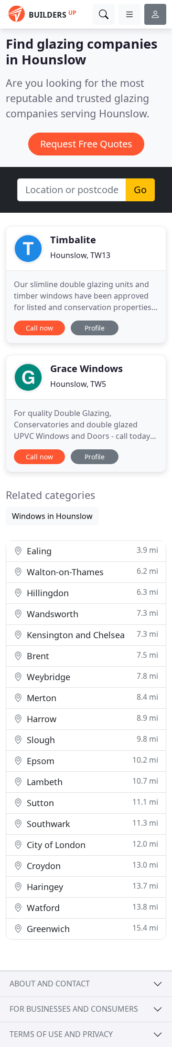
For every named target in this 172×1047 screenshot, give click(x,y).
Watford (91, 907)
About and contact (50, 983)
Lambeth (91, 782)
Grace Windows (86, 368)
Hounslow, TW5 (78, 384)
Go (140, 189)
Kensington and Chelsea (91, 635)
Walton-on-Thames (91, 572)
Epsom (91, 761)
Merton (91, 698)
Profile (95, 327)
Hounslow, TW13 (80, 255)
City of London (91, 844)
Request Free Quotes (86, 143)
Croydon (91, 865)
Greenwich (91, 928)
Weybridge (91, 677)
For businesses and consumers (74, 1009)
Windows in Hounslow (52, 516)
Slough (91, 740)
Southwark (91, 823)
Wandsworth (91, 614)
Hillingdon (91, 593)
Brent (91, 656)
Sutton (91, 803)
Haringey (91, 886)
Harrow (91, 719)
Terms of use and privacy (61, 1034)
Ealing (91, 551)
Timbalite (73, 239)
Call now (39, 327)
